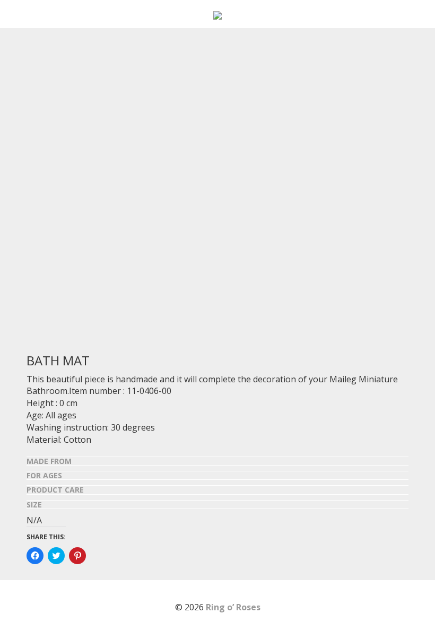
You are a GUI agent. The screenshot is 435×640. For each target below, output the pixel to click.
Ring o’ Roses (233, 607)
